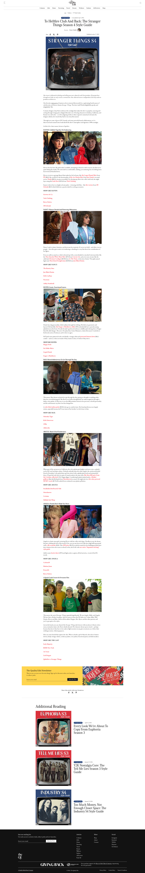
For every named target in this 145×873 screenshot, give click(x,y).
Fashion (88, 8)
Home (54, 8)
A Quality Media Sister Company (25, 870)
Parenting (61, 8)
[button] (139, 3)
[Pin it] (57, 34)
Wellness (81, 8)
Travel (68, 8)
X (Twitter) (115, 847)
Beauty (74, 8)
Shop (103, 8)
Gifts (48, 8)
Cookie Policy (112, 870)
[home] (72, 2)
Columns (42, 8)
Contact (96, 842)
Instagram (114, 838)
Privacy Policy (103, 870)
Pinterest (114, 844)
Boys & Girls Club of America (104, 863)
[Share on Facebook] (50, 34)
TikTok (114, 842)
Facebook (114, 840)
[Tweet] (54, 34)
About (95, 840)
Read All (79, 858)
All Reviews (96, 8)
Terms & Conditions (122, 870)
